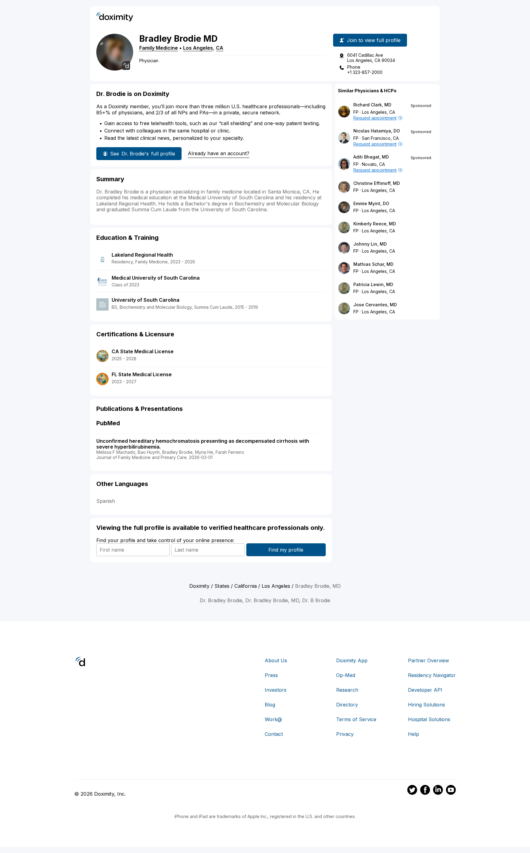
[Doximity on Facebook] (425, 790)
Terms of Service (356, 719)
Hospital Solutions (429, 719)
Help (413, 734)
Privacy (345, 734)
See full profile (142, 154)
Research (347, 690)
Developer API (425, 690)
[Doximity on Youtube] (451, 790)
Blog (270, 705)
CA (219, 48)
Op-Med (345, 675)
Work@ (273, 719)
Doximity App (351, 660)
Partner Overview (428, 660)
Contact (274, 734)
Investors (275, 690)
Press (271, 675)
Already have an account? (218, 153)
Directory (347, 705)
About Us (276, 660)
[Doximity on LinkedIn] (438, 790)
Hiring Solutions (426, 705)
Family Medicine (158, 48)
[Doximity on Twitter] (412, 790)
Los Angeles (198, 48)
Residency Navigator (432, 675)
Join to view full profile (374, 40)
